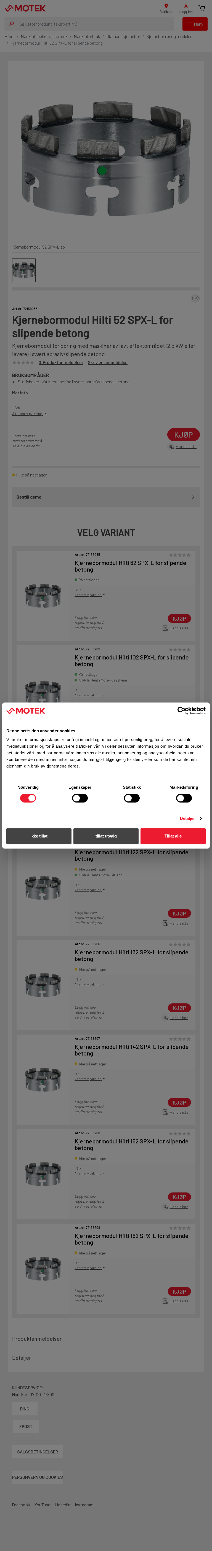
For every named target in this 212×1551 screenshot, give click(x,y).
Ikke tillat (38, 836)
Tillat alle (173, 836)
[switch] (80, 798)
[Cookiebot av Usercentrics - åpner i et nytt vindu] (181, 711)
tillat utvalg (106, 836)
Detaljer (187, 818)
